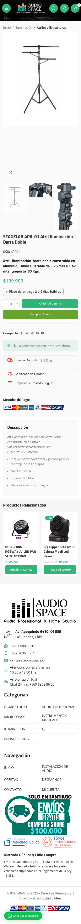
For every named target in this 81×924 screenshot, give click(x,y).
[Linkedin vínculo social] (37, 333)
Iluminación (23, 27)
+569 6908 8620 (22, 646)
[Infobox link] (40, 634)
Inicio (7, 27)
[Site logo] (30, 8)
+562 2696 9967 (22, 653)
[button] (7, 106)
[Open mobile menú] (6, 8)
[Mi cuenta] (64, 8)
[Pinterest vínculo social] (32, 333)
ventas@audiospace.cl (27, 660)
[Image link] (40, 610)
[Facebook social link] (21, 333)
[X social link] (26, 333)
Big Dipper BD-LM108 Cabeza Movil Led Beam (59, 551)
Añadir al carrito (50, 303)
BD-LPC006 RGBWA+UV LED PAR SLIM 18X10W (20, 551)
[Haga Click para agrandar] (11, 173)
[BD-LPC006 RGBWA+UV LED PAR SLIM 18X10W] (21, 528)
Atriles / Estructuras (51, 27)
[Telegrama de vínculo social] (42, 333)
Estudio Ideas (52, 898)
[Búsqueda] (53, 8)
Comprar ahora (40, 314)
